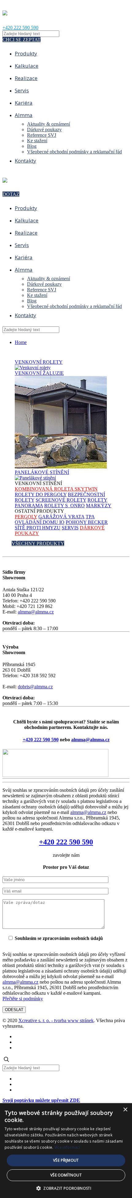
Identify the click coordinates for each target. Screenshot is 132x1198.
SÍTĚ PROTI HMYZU (37, 527)
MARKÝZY (98, 505)
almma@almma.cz (36, 611)
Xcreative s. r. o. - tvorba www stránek (56, 1020)
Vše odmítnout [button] (66, 1175)
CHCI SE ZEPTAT (21, 39)
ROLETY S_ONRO (64, 505)
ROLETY (39, 362)
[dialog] (66, 1150)
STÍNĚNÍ (42, 472)
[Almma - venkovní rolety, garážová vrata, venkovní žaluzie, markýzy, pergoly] (4, 12)
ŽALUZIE (39, 373)
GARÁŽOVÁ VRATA (61, 516)
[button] (66, 1188)
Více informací (67, 1147)
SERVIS (70, 527)
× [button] (125, 1109)
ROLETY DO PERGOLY (41, 494)
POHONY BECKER (87, 522)
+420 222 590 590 (20, 27)
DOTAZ (10, 194)
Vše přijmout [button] (66, 1160)
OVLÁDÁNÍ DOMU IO (39, 522)
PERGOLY (26, 516)
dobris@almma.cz (35, 686)
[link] (66, 763)
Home (21, 342)
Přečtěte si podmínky (22, 998)
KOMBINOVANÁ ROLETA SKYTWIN (56, 489)
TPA (90, 516)
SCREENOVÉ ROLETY (61, 500)
